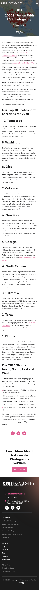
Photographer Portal (8, 571)
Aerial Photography (8, 527)
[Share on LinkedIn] (24, 433)
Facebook (7, 508)
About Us (5, 544)
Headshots (5, 537)
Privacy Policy (6, 565)
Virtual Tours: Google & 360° (11, 524)
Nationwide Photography (10, 521)
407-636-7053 (12, 498)
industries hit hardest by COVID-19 (24, 63)
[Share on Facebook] (13, 433)
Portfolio (5, 556)
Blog (3, 553)
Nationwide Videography (9, 531)
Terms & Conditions (8, 568)
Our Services (6, 518)
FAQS (3, 547)
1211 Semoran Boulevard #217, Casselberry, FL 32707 (18, 502)
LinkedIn (18, 508)
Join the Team (6, 550)
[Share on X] (18, 433)
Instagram (12, 508)
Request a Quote (7, 559)
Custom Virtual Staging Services (12, 534)
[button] (19, 469)
